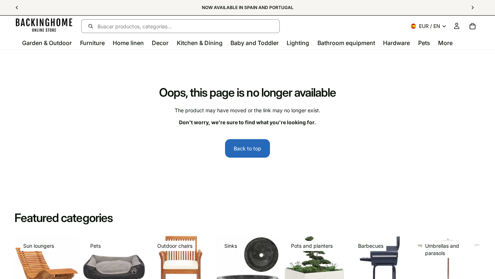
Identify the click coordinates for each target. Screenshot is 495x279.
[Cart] (473, 26)
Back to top (247, 148)
